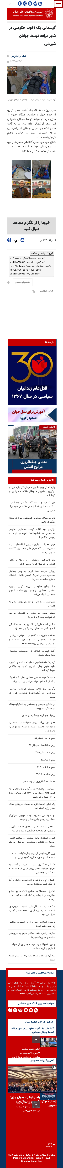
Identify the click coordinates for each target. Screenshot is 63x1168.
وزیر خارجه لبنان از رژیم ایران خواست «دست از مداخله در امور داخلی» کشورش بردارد (32, 855)
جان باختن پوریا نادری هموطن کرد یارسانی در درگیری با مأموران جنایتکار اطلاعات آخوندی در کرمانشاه (32, 491)
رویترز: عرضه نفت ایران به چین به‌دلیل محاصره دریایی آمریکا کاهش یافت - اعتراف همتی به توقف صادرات (32, 575)
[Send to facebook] (9, 240)
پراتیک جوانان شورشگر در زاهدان (38, 716)
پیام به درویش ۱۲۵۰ (45, 753)
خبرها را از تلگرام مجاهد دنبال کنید (31, 226)
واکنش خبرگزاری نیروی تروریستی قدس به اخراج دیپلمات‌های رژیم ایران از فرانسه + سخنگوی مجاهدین (32, 869)
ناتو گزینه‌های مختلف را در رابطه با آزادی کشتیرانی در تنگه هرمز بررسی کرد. (32, 562)
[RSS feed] (40, 3)
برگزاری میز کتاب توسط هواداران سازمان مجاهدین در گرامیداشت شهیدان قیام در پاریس (32, 693)
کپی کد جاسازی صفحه (42, 253)
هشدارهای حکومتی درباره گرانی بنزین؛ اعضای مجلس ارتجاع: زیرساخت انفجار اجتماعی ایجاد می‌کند (32, 591)
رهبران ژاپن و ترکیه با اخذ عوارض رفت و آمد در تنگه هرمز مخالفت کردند (32, 882)
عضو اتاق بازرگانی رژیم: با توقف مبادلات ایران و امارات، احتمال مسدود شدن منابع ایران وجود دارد (32, 727)
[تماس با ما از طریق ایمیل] (31, 1010)
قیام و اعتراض (18, 56)
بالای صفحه (50, 1144)
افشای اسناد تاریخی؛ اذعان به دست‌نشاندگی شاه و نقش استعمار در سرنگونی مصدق (32, 626)
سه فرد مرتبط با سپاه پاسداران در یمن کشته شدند (32, 958)
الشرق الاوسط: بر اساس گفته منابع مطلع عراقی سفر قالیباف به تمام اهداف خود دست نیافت (32, 895)
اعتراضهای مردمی (22, 282)
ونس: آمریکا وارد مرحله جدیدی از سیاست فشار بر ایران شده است (32, 947)
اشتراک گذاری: (47, 241)
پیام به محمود (48, 760)
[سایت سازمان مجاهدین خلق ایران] (31, 14)
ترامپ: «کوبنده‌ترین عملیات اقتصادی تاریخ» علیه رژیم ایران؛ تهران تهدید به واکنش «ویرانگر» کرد (32, 666)
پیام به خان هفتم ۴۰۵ (43, 738)
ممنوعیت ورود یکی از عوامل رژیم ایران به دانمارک (32, 604)
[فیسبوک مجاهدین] (20, 3)
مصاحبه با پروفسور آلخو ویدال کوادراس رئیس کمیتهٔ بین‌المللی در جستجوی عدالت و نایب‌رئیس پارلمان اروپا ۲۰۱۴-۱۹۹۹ (32, 640)
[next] (36, 1104)
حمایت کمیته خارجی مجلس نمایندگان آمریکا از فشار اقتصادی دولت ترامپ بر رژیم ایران (32, 680)
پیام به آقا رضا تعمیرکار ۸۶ (42, 745)
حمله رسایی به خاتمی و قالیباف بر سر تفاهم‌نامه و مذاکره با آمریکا (32, 615)
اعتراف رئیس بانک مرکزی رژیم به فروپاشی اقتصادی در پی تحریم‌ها (32, 935)
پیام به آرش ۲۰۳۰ (46, 767)
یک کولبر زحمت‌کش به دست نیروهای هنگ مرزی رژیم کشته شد (32, 806)
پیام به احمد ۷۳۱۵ (45, 774)
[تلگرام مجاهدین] (35, 3)
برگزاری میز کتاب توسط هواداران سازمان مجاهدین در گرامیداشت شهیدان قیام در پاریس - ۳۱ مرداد (32, 533)
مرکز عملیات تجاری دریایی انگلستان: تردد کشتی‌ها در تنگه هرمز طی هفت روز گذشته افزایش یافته (32, 549)
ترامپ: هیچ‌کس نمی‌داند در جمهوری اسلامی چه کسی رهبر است (32, 924)
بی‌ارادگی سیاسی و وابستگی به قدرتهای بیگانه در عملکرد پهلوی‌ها (32, 706)
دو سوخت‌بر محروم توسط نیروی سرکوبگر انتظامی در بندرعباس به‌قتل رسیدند (32, 818)
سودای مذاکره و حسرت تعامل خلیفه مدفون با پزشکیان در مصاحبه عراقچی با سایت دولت (32, 829)
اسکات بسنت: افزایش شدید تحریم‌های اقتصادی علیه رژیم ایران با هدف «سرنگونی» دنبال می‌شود (32, 911)
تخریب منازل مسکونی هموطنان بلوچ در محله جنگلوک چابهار (32, 520)
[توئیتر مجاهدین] (25, 3)
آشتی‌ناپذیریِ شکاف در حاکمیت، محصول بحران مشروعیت (32, 653)
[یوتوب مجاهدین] (30, 3)
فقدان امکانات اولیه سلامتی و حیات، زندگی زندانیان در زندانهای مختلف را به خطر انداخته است (32, 842)
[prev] (36, 1039)
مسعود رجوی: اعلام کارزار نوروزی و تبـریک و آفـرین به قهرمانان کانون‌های (28, 1107)
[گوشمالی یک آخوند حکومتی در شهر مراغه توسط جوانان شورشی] (31, 80)
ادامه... (21, 994)
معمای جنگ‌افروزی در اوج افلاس (38, 782)
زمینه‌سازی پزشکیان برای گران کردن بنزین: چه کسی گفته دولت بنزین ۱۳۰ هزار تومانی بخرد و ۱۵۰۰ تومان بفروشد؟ (32, 793)
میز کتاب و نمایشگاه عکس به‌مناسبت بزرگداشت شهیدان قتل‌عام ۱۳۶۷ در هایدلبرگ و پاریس (32, 507)
